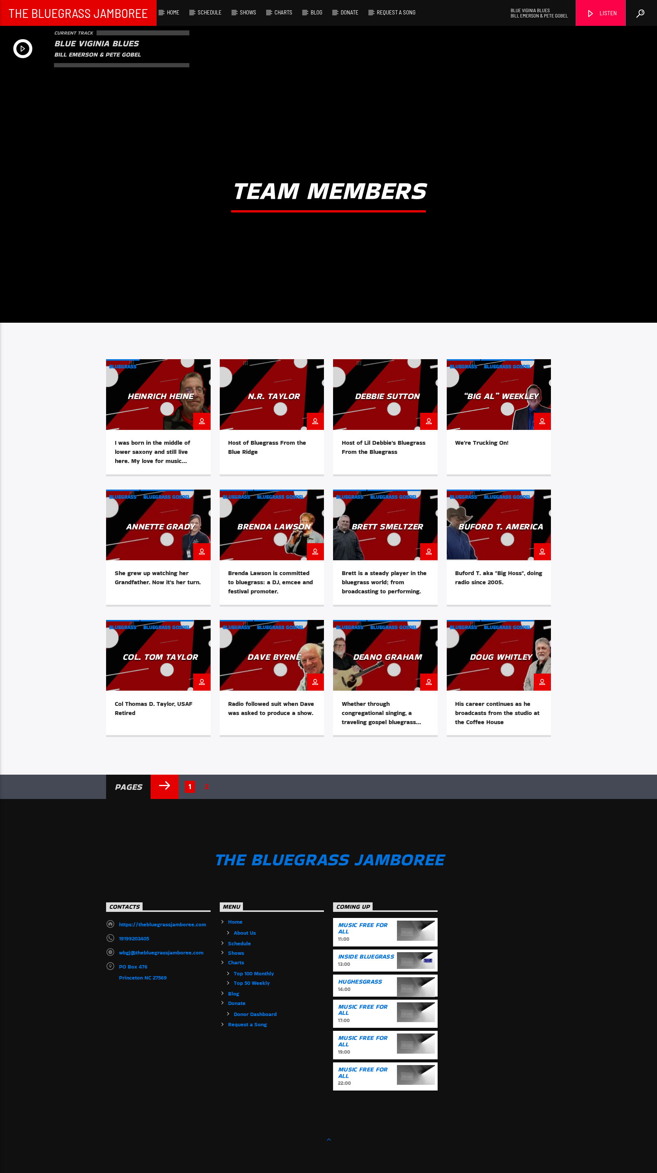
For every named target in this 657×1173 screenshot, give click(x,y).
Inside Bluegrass (366, 956)
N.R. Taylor (274, 396)
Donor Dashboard (255, 1014)
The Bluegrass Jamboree (78, 13)
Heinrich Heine (160, 396)
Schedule (210, 12)
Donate (350, 12)
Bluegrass (122, 366)
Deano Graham (387, 657)
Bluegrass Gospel (507, 366)
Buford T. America (500, 526)
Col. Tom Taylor (160, 657)
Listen (607, 12)
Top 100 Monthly (254, 973)
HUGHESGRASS (360, 981)
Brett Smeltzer (387, 526)
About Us (245, 933)
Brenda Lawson (273, 526)
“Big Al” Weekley (500, 396)
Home (173, 12)
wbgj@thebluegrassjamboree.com (161, 952)
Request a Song (396, 12)
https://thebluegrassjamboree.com (162, 924)
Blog (316, 12)
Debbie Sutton (387, 396)
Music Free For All (362, 928)
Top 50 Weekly (252, 983)
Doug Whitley (501, 657)
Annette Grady (160, 526)
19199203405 (134, 938)
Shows (248, 12)
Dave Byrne (273, 657)
